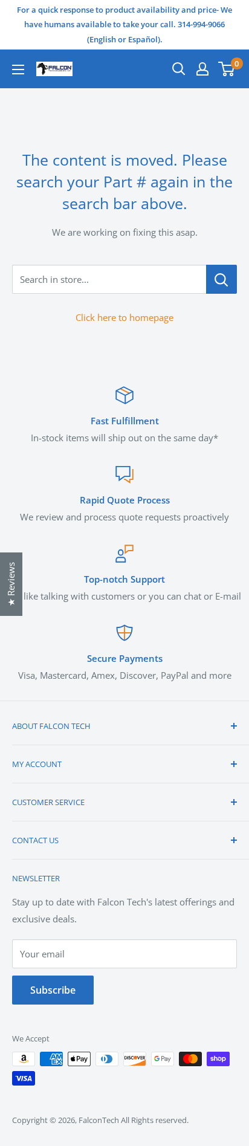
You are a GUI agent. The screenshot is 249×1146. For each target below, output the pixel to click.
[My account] (202, 69)
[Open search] (179, 69)
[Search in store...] (221, 279)
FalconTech (99, 1120)
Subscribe (53, 990)
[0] (226, 69)
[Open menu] (18, 69)
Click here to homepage (124, 317)
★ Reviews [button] (11, 584)
